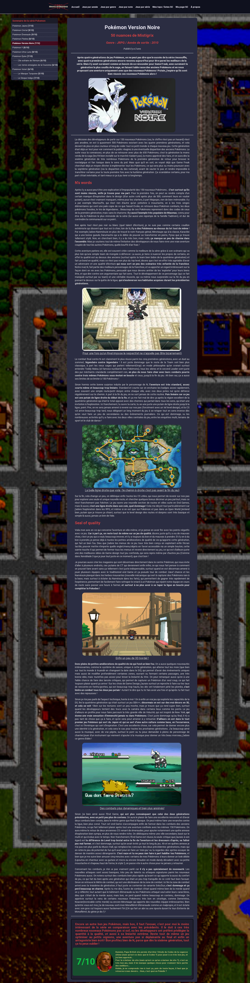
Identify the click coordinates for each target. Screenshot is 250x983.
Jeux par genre (108, 7)
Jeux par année (90, 7)
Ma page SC (182, 7)
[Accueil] (59, 11)
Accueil (75, 7)
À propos (195, 7)
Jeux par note (125, 7)
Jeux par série (142, 7)
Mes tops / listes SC (162, 7)
